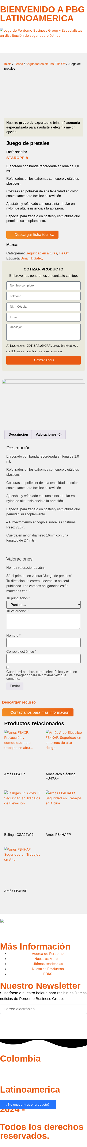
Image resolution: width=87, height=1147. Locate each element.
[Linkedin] (28, 1027)
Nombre (13, 635)
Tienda (18, 64)
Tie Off (60, 64)
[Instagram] (17, 1027)
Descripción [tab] (18, 434)
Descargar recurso (19, 702)
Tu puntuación (18, 598)
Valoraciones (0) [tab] (48, 434)
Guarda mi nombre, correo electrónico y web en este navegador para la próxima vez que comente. (41, 675)
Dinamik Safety (31, 258)
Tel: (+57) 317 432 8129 (20, 1071)
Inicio (7, 64)
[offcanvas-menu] (1, 45)
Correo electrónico (21, 651)
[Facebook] (5, 1027)
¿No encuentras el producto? (28, 1104)
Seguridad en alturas (40, 64)
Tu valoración (17, 611)
